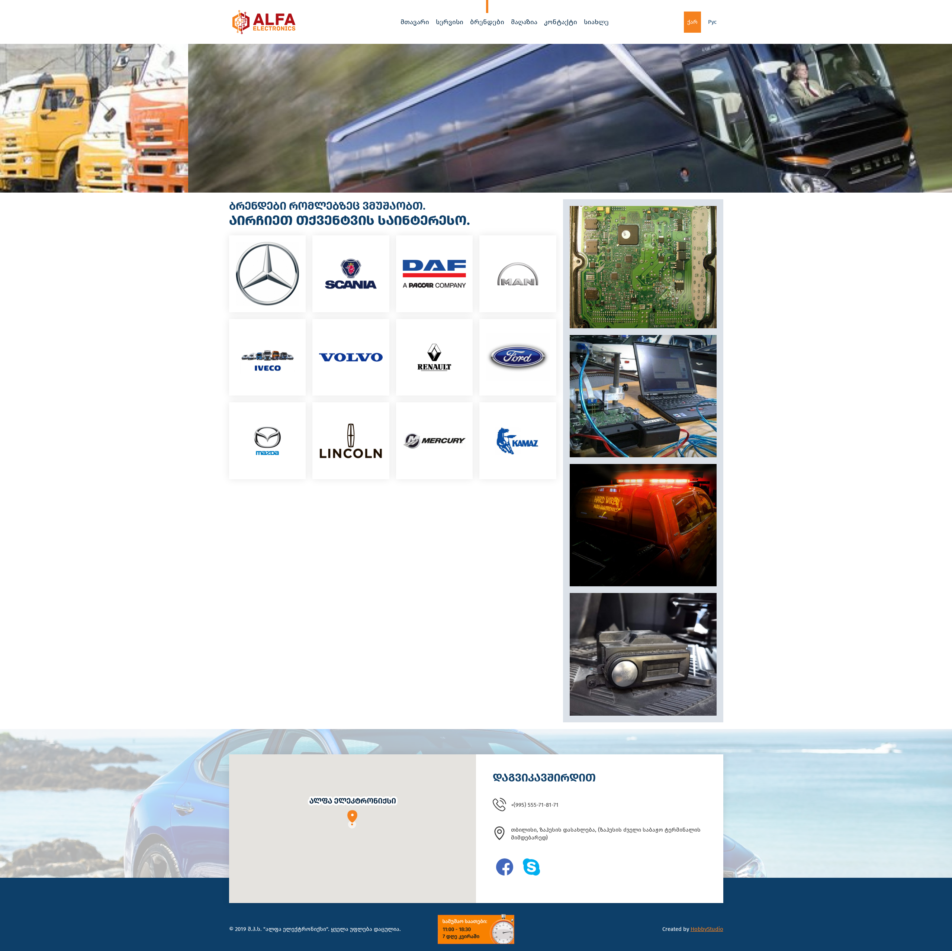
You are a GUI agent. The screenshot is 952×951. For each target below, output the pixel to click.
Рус (712, 22)
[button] (352, 812)
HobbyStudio (707, 929)
